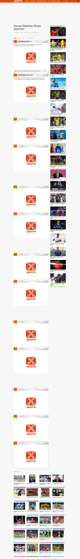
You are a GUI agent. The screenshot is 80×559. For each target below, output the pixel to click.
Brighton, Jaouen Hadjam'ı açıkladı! (57, 88)
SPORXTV (27, 1)
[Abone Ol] (19, 38)
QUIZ (49, 1)
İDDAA (58, 1)
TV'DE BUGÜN (32, 1)
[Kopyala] (33, 38)
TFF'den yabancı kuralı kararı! (56, 179)
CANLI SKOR (53, 1)
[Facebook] (23, 38)
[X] (26, 38)
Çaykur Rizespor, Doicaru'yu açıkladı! (57, 153)
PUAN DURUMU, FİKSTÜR (41, 1)
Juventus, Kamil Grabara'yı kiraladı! (57, 191)
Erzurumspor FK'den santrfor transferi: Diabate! (56, 141)
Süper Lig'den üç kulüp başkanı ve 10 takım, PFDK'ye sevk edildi (57, 114)
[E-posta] (31, 38)
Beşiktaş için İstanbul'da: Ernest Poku (57, 37)
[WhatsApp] (28, 38)
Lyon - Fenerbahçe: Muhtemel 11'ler (57, 62)
